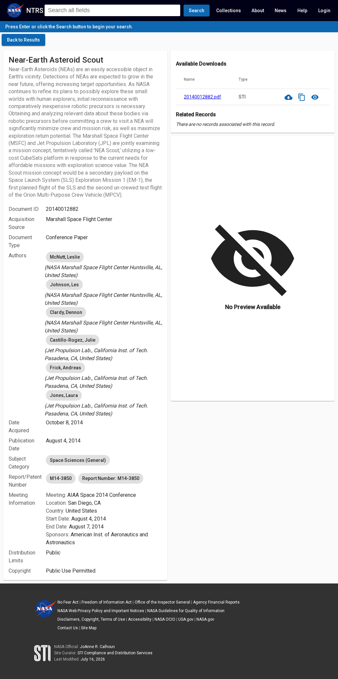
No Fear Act (68, 602)
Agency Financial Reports (216, 602)
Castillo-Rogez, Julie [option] (72, 340)
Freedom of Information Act (107, 602)
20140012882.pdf (202, 96)
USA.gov (185, 619)
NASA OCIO (164, 619)
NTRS (34, 10)
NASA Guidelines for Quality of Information (185, 610)
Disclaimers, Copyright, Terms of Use (91, 619)
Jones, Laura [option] (64, 395)
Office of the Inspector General (162, 602)
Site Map (88, 628)
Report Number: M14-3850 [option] (110, 478)
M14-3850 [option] (61, 478)
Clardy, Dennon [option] (66, 312)
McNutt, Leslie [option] (65, 257)
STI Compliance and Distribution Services (115, 653)
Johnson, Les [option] (64, 284)
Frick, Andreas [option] (65, 367)
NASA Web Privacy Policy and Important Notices (100, 610)
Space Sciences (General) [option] (78, 460)
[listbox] (104, 264)
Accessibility (140, 619)
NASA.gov (205, 619)
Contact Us (67, 628)
